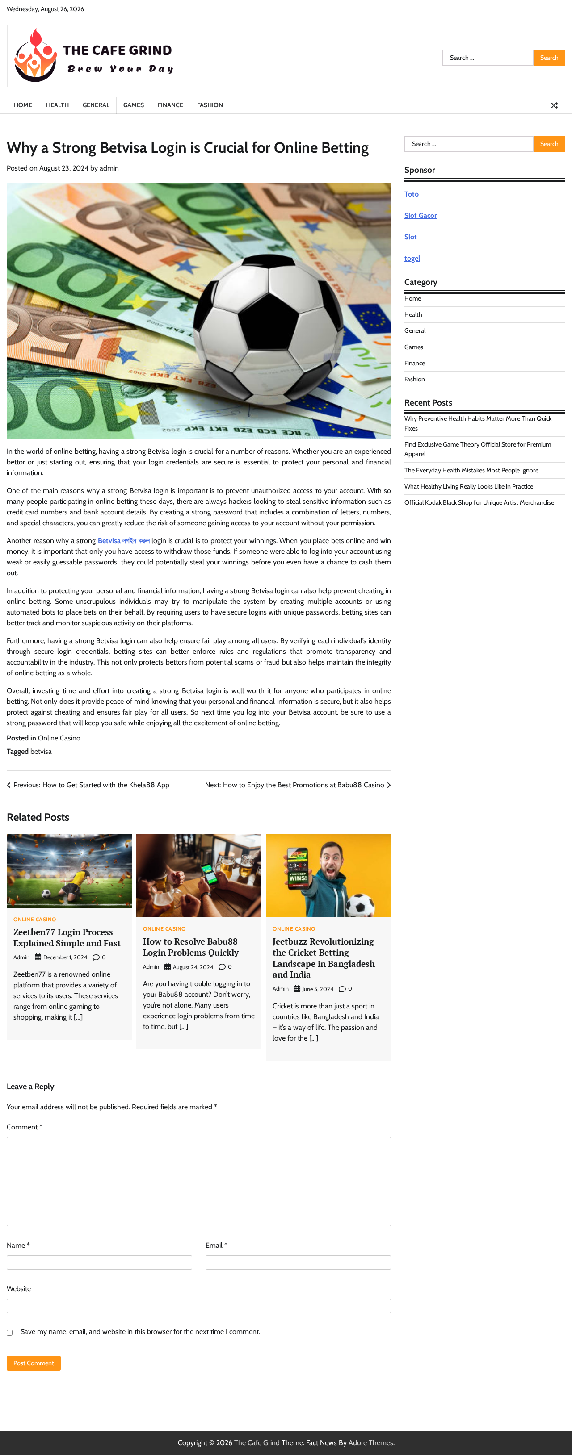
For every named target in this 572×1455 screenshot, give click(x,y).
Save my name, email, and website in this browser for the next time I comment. (140, 1331)
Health (57, 105)
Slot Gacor (420, 215)
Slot (410, 237)
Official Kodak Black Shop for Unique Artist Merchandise (479, 502)
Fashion (210, 105)
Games (133, 105)
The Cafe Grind (257, 1442)
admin (109, 168)
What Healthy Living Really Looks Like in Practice (468, 486)
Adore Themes (371, 1442)
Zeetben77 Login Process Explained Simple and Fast (67, 937)
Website (19, 1288)
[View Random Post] (554, 105)
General (96, 105)
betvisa (41, 751)
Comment (24, 1127)
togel (412, 258)
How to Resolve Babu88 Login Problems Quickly (191, 947)
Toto (411, 194)
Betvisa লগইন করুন (124, 540)
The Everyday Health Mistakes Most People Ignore (471, 470)
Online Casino (59, 738)
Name (18, 1245)
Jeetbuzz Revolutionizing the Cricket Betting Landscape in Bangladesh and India (324, 958)
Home (23, 105)
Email (216, 1245)
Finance (170, 105)
